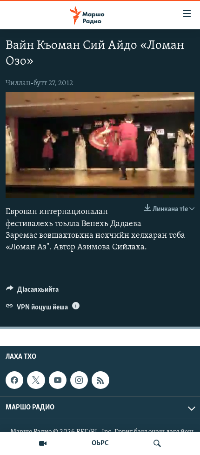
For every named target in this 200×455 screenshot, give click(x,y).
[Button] (32, 292)
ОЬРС (100, 443)
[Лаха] (157, 443)
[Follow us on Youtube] (58, 380)
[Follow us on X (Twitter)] (36, 380)
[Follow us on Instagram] (79, 380)
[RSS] (100, 380)
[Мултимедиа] (43, 443)
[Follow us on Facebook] (14, 380)
